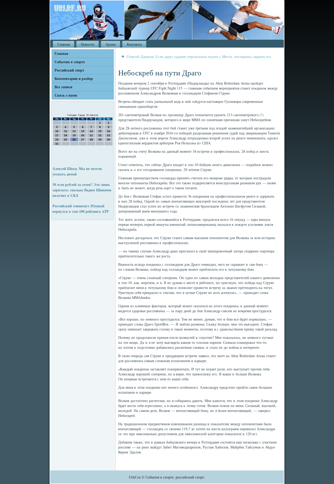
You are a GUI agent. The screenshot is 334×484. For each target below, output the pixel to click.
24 (56, 139)
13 (82, 131)
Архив (110, 44)
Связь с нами (66, 95)
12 (74, 131)
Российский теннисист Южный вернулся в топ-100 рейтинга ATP (80, 208)
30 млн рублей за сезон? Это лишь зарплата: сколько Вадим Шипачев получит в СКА (81, 190)
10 (56, 131)
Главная (63, 44)
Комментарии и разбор (74, 78)
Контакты (134, 44)
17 (56, 135)
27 (82, 139)
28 (91, 139)
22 (100, 135)
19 (74, 135)
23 (108, 135)
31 (56, 143)
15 (100, 131)
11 (65, 131)
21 (91, 135)
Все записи (63, 87)
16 (108, 131)
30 (108, 139)
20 (82, 135)
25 (65, 139)
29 (100, 139)
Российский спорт (69, 70)
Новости (87, 44)
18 (65, 135)
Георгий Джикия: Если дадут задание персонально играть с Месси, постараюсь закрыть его (199, 56)
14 (91, 131)
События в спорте (70, 61)
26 (74, 139)
